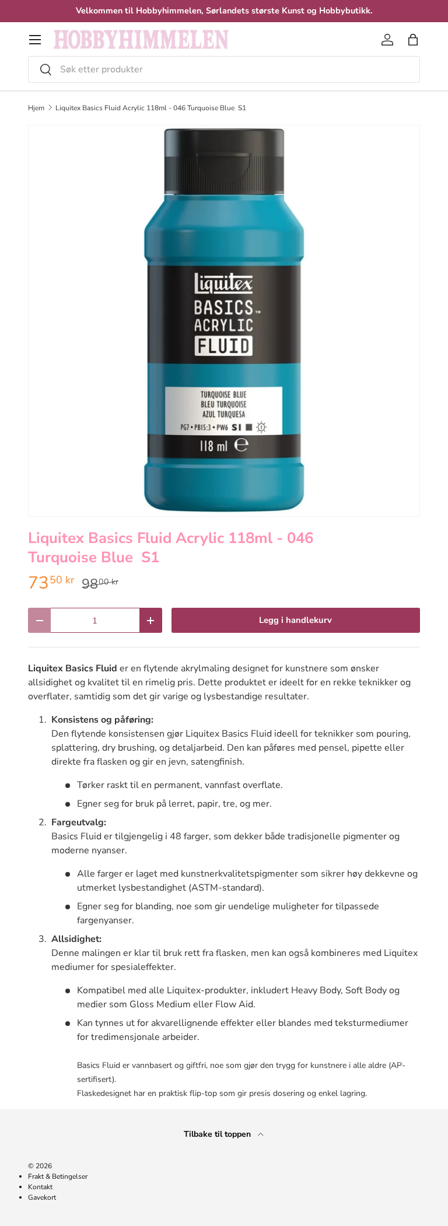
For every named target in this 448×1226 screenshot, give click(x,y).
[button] (413, 39)
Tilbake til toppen (218, 1134)
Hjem (36, 107)
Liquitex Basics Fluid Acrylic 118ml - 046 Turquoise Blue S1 (150, 107)
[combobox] (224, 69)
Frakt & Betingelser (58, 1176)
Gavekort (42, 1197)
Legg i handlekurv (295, 620)
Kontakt (40, 1187)
